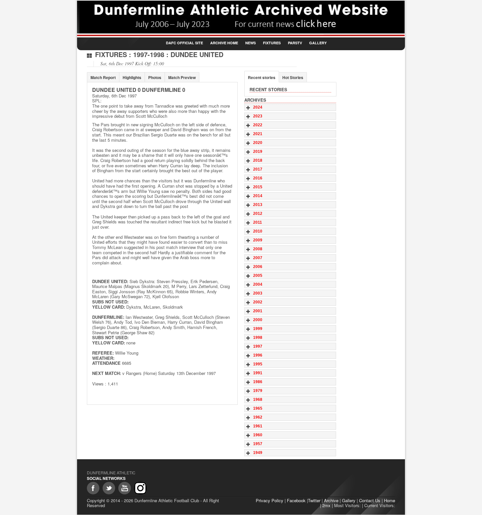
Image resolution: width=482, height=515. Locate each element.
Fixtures (272, 42)
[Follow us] (109, 488)
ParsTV (295, 42)
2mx (326, 505)
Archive (331, 500)
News (250, 42)
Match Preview (182, 77)
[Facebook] (93, 488)
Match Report (103, 77)
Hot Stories (292, 77)
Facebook (296, 500)
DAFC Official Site (184, 42)
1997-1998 (148, 54)
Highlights (132, 77)
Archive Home (224, 42)
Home (389, 500)
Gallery (318, 42)
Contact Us (369, 500)
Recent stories (261, 77)
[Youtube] (124, 488)
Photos (154, 77)
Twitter (314, 500)
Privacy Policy (269, 500)
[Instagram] (140, 488)
